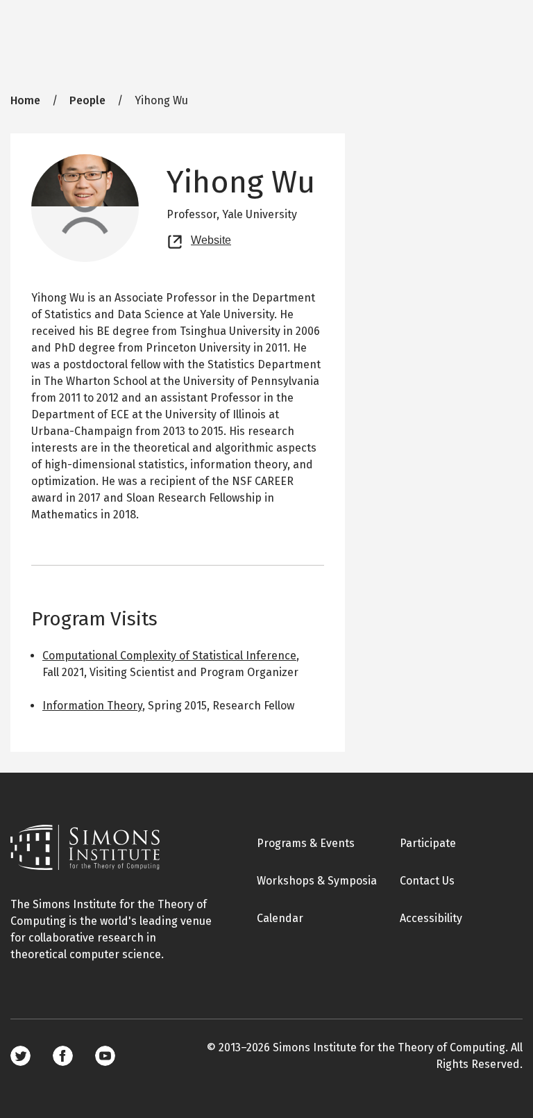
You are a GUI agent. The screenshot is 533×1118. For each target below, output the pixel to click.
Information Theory (92, 705)
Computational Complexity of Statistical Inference (169, 655)
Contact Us (427, 880)
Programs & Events (306, 843)
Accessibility (431, 918)
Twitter (20, 1056)
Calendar (280, 918)
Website (211, 238)
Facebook (63, 1056)
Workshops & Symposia (317, 880)
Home (25, 100)
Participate (428, 843)
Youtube (105, 1056)
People (87, 100)
